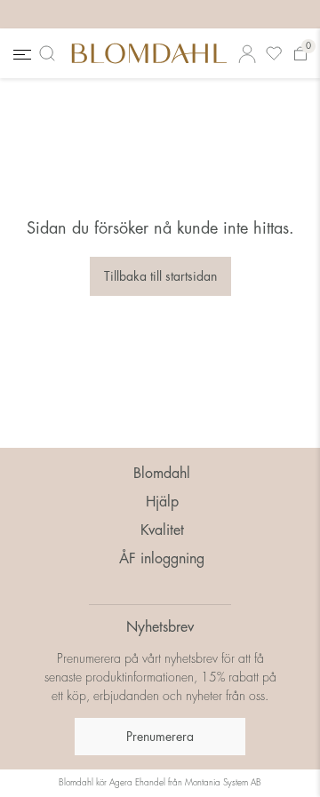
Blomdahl (161, 473)
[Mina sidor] (247, 54)
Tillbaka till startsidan (160, 276)
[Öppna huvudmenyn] (20, 54)
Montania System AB (223, 782)
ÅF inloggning (161, 559)
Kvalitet (162, 530)
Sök (50, 53)
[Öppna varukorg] (300, 54)
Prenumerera (160, 736)
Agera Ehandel (137, 782)
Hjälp (162, 502)
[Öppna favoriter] (273, 54)
